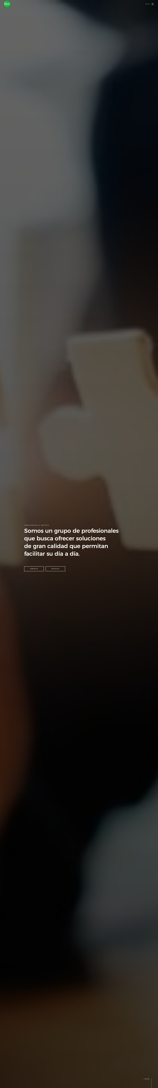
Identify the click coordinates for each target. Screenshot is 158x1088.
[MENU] (153, 4)
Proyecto (55, 568)
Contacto (34, 568)
